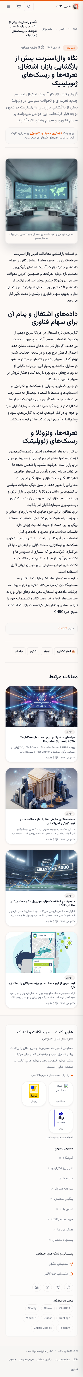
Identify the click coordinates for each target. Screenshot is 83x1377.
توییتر (47, 651)
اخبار (62, 29)
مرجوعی (12, 1360)
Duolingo (64, 1318)
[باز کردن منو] (8, 6)
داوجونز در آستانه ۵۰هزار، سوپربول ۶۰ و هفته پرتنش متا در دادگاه (42, 904)
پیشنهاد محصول (62, 1240)
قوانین (74, 1369)
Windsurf (30, 1318)
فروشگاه (68, 1158)
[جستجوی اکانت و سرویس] (29, 6)
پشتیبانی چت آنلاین (56, 1273)
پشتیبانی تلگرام (58, 1264)
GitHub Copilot (43, 1328)
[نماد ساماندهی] (61, 1091)
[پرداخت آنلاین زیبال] (60, 1118)
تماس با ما (66, 1209)
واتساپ (19, 651)
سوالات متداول (64, 1188)
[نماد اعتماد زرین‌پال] (34, 1091)
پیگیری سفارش (63, 1199)
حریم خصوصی (26, 1360)
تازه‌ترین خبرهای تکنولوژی (46, 133)
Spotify (32, 1308)
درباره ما (68, 1178)
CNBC (62, 628)
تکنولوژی (47, 29)
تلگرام (33, 651)
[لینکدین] (36, 1287)
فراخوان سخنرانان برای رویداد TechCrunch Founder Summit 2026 (47, 740)
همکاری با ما (65, 1229)
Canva (48, 1308)
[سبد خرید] (18, 6)
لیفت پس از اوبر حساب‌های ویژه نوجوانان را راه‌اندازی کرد (41, 986)
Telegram (64, 1328)
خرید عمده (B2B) (62, 1219)
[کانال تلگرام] (58, 1287)
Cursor (48, 1318)
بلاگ (75, 1360)
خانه (75, 29)
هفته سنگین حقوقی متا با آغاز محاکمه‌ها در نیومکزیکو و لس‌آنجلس (47, 822)
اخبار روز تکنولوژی (62, 1168)
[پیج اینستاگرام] (68, 1287)
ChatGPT (64, 1308)
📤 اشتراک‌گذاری (66, 651)
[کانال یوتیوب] (47, 1287)
